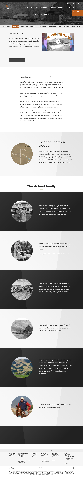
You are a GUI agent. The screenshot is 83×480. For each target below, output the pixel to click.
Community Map (12, 457)
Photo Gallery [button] (61, 7)
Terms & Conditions (69, 458)
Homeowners (54, 453)
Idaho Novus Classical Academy (55, 26)
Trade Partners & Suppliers (68, 463)
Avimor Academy (66, 26)
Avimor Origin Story (16, 60)
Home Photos (43, 459)
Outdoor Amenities (75, 26)
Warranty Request (55, 456)
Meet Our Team (35, 457)
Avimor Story (16, 26)
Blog (68, 3)
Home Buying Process (34, 455)
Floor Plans (11, 456)
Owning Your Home (55, 455)
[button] (76, 8)
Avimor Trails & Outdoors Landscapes (38, 26)
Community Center (24, 26)
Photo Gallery (44, 453)
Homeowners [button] (70, 7)
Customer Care (72, 3)
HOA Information (55, 454)
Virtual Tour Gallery (45, 461)
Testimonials (34, 459)
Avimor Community (7, 26)
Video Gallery (43, 460)
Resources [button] (53, 7)
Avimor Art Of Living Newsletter (55, 459)
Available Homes (12, 453)
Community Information (23, 453)
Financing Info (35, 456)
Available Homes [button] (28, 7)
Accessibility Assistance (67, 460)
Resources (34, 453)
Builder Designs (49, 450)
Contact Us (78, 3)
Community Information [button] (41, 7)
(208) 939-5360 (70, 456)
